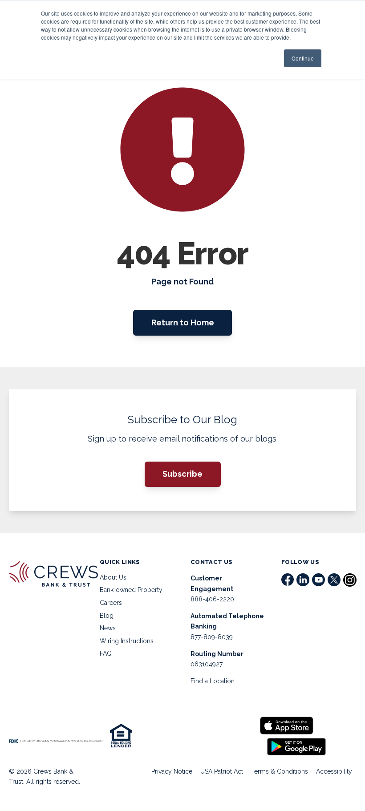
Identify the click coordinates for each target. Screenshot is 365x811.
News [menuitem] (108, 628)
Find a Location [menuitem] (213, 681)
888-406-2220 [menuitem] (212, 599)
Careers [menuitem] (111, 602)
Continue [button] (303, 58)
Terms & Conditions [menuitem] (279, 771)
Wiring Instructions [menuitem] (127, 641)
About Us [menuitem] (113, 577)
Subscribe (182, 473)
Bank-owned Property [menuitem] (131, 589)
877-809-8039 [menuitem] (212, 637)
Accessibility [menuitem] (334, 771)
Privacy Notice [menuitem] (171, 771)
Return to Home (182, 322)
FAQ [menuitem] (106, 653)
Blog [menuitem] (107, 615)
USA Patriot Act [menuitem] (221, 771)
